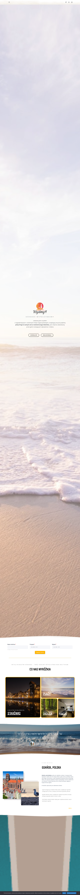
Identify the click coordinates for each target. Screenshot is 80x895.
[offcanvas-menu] (9, 2)
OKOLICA (47, 713)
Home (22, 637)
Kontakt (47, 637)
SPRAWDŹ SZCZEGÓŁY (40, 744)
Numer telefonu (12, 644)
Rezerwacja (56, 637)
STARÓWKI (14, 713)
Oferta (33, 637)
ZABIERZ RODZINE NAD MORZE (43, 743)
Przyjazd (32, 644)
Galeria (40, 637)
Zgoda (64, 893)
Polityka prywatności (71, 893)
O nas (28, 637)
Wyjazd (54, 644)
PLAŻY (47, 694)
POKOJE (63, 713)
